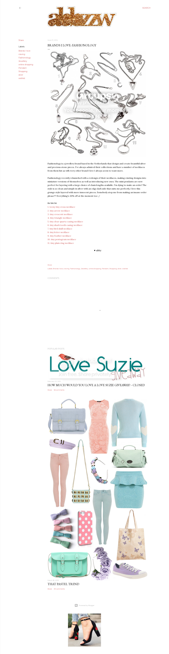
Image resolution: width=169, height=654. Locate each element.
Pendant (22, 68)
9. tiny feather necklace (59, 235)
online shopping (25, 64)
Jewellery (22, 61)
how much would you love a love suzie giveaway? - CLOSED (96, 385)
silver (20, 75)
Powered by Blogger (86, 605)
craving (21, 54)
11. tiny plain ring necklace (61, 243)
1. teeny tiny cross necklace (61, 207)
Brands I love (24, 51)
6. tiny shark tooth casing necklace (65, 225)
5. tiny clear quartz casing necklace (65, 221)
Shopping (22, 71)
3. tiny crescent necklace (60, 214)
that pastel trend (63, 584)
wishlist (21, 78)
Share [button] (21, 40)
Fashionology (24, 58)
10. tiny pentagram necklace (62, 239)
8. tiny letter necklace (58, 232)
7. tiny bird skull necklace (60, 228)
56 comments (59, 390)
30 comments (59, 589)
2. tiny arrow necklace (59, 210)
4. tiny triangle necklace (60, 218)
